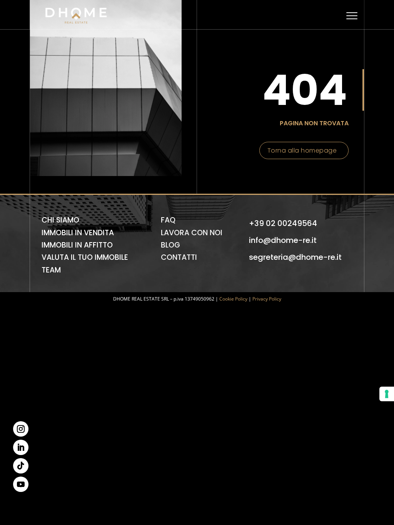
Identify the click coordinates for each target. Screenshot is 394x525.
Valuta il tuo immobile (85, 257)
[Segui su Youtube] (20, 484)
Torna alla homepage (302, 150)
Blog (170, 245)
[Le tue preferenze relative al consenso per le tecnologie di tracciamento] (386, 394)
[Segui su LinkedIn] (20, 447)
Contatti (179, 257)
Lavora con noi (191, 233)
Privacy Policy (266, 299)
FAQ (168, 220)
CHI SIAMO (60, 220)
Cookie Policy (233, 299)
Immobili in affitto (77, 245)
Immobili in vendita (78, 233)
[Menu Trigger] (351, 15)
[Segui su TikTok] (20, 465)
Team (51, 270)
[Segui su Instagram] (20, 429)
